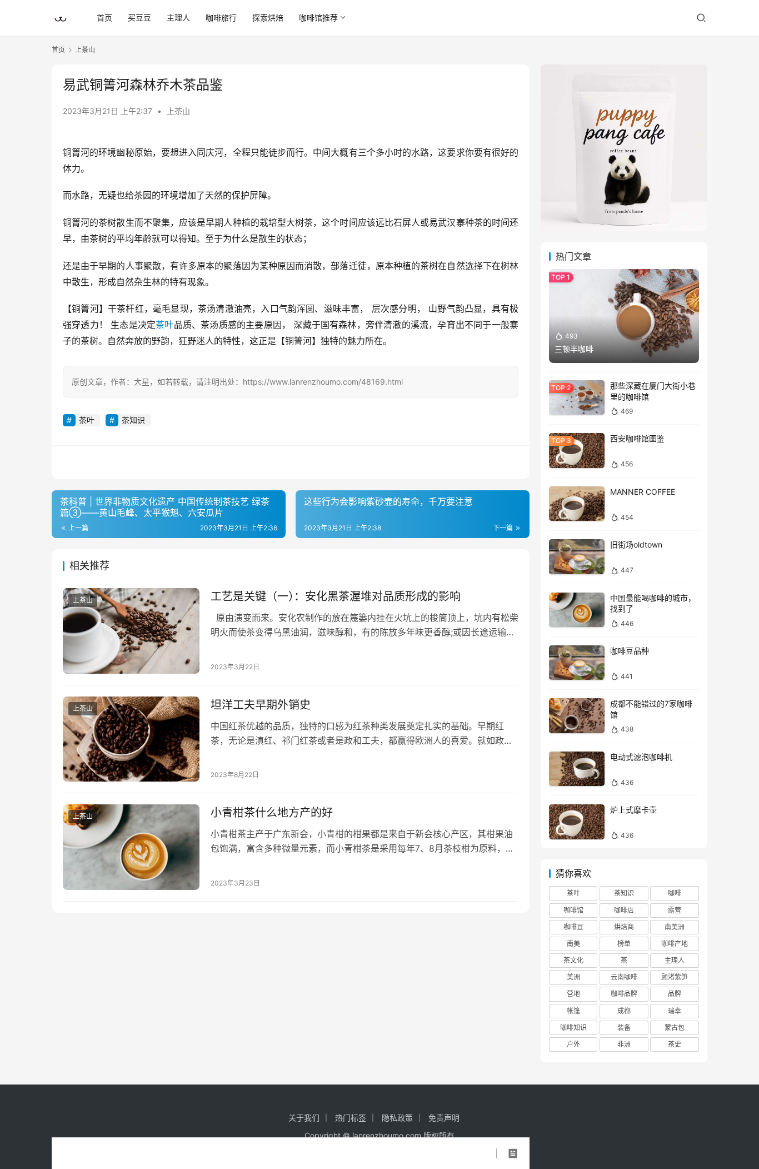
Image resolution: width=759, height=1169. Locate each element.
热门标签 (350, 1117)
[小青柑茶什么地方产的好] (131, 847)
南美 (573, 943)
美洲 (573, 977)
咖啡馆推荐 (318, 17)
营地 (573, 993)
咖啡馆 (573, 910)
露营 (674, 910)
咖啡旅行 (221, 17)
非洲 (624, 1044)
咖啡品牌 (624, 993)
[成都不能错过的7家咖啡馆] (577, 715)
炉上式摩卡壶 (633, 809)
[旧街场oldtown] (577, 556)
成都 (624, 1011)
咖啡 (674, 893)
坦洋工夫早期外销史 (261, 705)
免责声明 (444, 1117)
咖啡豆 (573, 927)
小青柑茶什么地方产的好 (272, 812)
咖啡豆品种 (629, 650)
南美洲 (675, 927)
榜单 (624, 943)
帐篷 (573, 1011)
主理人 (178, 17)
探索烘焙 (267, 17)
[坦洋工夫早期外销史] (131, 739)
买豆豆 (139, 17)
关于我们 (303, 1117)
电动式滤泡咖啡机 (641, 757)
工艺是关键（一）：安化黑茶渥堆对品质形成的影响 (336, 596)
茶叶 (164, 324)
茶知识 (133, 420)
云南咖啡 (624, 977)
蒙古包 (675, 1027)
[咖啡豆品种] (577, 662)
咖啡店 (624, 910)
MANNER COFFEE (642, 491)
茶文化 (573, 960)
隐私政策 (397, 1117)
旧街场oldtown (636, 544)
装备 (624, 1027)
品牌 (674, 993)
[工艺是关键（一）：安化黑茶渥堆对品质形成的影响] (131, 631)
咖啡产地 (674, 943)
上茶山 (178, 111)
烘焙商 (624, 927)
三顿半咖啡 (574, 349)
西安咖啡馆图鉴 (637, 438)
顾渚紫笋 (674, 977)
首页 (104, 17)
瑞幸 (674, 1011)
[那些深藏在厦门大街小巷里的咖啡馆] (577, 397)
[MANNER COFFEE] (577, 503)
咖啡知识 (573, 1027)
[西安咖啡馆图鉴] (577, 450)
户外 (573, 1044)
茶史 (674, 1044)
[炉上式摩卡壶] (577, 821)
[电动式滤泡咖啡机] (577, 769)
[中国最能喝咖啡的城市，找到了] (577, 610)
